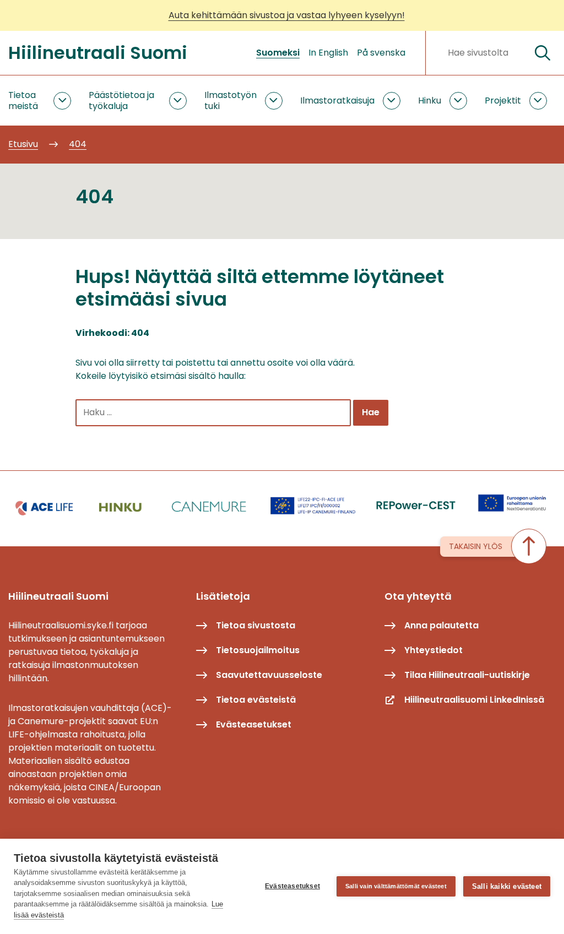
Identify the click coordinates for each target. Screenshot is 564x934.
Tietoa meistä (23, 100)
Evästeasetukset (292, 886)
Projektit (503, 100)
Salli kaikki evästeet (506, 886)
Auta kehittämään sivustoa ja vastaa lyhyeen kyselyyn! (287, 15)
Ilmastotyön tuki (230, 100)
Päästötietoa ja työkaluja (121, 100)
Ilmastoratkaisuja (337, 100)
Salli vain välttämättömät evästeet (396, 886)
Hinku (429, 100)
